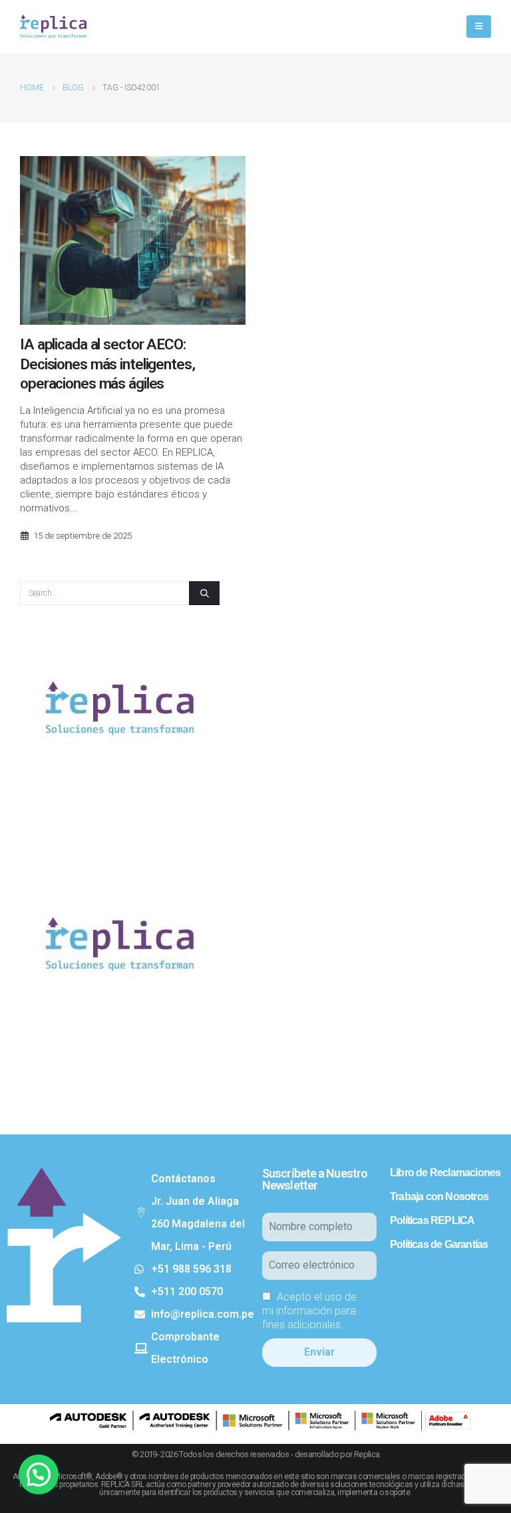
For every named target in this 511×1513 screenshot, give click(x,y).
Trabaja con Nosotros (439, 1196)
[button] (39, 1474)
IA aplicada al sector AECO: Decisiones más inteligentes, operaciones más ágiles (107, 363)
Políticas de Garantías (439, 1244)
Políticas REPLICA (432, 1220)
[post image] (133, 240)
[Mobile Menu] (478, 26)
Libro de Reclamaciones (445, 1172)
